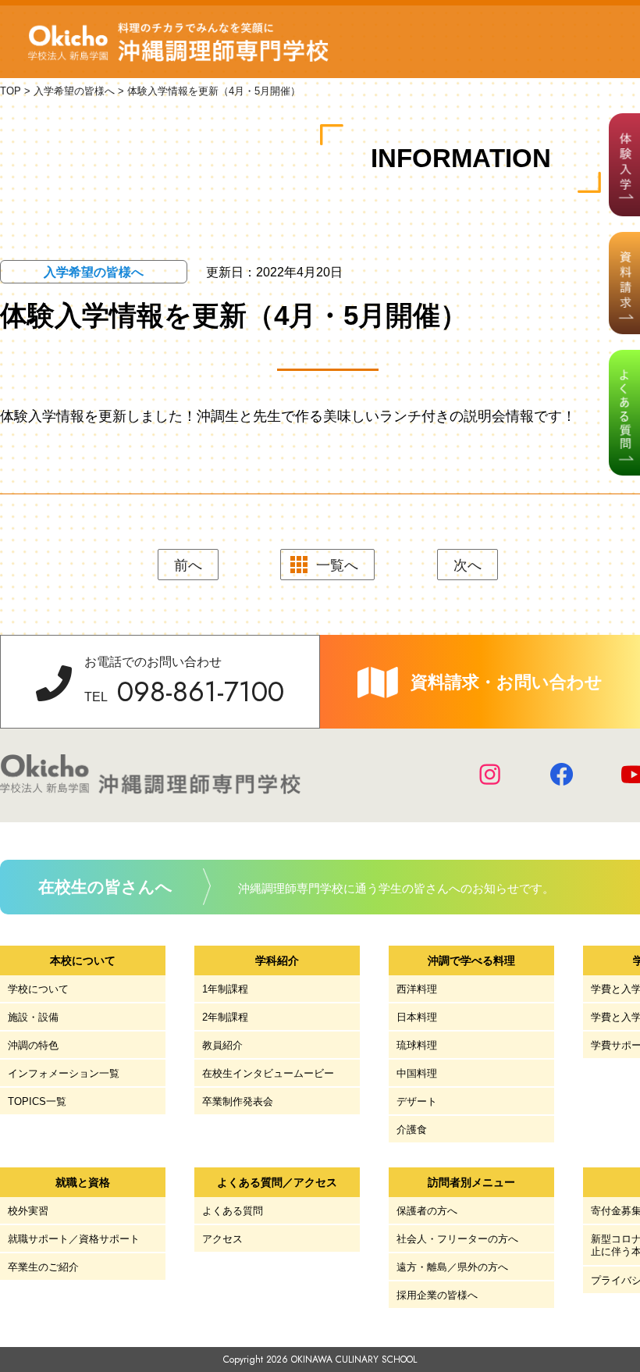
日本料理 (416, 1017)
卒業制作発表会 (237, 1101)
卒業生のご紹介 (43, 1267)
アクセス (222, 1239)
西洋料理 (416, 989)
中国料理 (416, 1073)
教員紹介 (222, 1045)
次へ (467, 565)
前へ (188, 565)
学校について (38, 989)
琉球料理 (416, 1045)
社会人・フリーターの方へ (457, 1239)
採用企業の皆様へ (437, 1295)
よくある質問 (232, 1211)
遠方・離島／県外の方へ (452, 1267)
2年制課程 (225, 1017)
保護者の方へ (426, 1211)
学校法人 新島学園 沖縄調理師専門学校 (178, 42)
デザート (416, 1101)
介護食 (411, 1129)
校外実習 (28, 1211)
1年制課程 (225, 989)
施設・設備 (33, 1017)
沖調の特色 (33, 1045)
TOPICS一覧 (37, 1101)
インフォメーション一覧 (63, 1073)
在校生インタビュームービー (268, 1073)
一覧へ (337, 565)
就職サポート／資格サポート (74, 1239)
